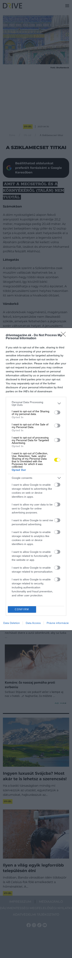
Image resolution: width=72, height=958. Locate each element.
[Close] (64, 335)
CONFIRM (22, 609)
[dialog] (36, 479)
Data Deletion (11, 622)
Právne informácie (58, 622)
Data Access (33, 622)
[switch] (57, 412)
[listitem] (36, 403)
